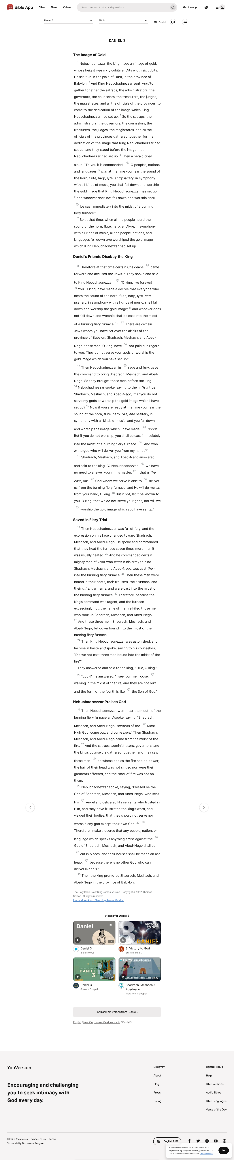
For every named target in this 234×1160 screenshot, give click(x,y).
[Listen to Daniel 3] (173, 22)
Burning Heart (134, 952)
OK (223, 1150)
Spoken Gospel (89, 989)
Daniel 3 (48, 20)
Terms (52, 1139)
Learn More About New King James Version (98, 900)
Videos (67, 7)
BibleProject (87, 952)
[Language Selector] (206, 7)
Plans (54, 7)
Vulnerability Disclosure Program (25, 1143)
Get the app (190, 7)
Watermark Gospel (136, 993)
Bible (42, 7)
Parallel (162, 22)
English (77, 1022)
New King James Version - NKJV (101, 1022)
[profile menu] (220, 7)
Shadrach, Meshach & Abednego (140, 987)
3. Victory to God (142, 948)
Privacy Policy (38, 1139)
